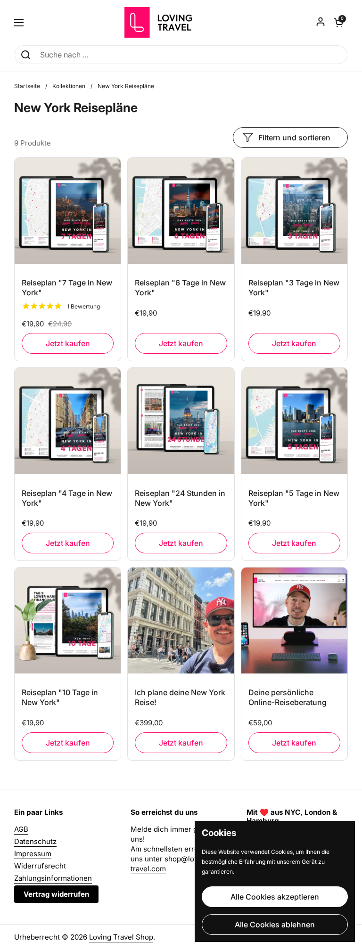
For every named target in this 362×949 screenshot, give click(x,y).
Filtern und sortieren (294, 137)
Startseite (27, 85)
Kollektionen (68, 85)
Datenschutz (35, 841)
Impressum (32, 853)
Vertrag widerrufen (56, 894)
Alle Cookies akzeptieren (274, 896)
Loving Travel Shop (121, 937)
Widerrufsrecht (40, 865)
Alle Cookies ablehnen (275, 924)
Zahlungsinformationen (53, 878)
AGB (21, 829)
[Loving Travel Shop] (181, 22)
